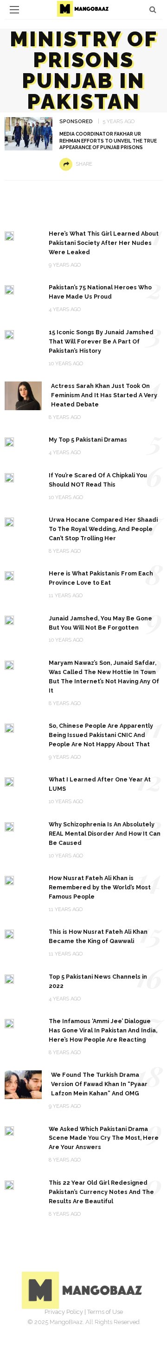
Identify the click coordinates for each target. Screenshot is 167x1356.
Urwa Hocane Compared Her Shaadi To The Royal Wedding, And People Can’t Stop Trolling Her (103, 529)
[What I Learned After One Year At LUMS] (9, 781)
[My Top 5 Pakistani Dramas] (9, 441)
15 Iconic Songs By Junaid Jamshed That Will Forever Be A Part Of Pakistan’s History (101, 341)
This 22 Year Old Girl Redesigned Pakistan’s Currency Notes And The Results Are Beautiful (101, 1192)
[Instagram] (94, 1326)
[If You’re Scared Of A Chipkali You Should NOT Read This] (9, 477)
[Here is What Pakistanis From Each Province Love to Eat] (9, 575)
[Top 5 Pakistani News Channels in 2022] (9, 978)
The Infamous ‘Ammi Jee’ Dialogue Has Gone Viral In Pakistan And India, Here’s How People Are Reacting (103, 1030)
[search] (152, 9)
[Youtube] (114, 1326)
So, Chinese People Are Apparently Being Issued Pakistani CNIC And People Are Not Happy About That (101, 735)
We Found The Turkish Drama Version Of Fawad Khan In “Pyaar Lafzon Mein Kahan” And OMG (99, 1084)
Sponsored (76, 122)
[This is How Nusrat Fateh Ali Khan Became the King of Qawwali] (9, 933)
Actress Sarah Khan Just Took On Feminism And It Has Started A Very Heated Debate (104, 395)
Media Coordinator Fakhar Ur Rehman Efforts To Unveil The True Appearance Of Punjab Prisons (108, 140)
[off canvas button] (14, 9)
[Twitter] (73, 1326)
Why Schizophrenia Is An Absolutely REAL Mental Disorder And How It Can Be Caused (105, 833)
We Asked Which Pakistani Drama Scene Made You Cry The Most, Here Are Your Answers (104, 1138)
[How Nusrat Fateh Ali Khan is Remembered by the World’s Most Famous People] (9, 879)
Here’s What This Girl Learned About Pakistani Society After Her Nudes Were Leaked (104, 243)
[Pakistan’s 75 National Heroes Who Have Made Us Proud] (9, 289)
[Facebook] (53, 1326)
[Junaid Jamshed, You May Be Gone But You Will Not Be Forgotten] (9, 620)
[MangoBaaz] (84, 1289)
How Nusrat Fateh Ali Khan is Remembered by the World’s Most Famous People (100, 887)
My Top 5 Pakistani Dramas (88, 439)
